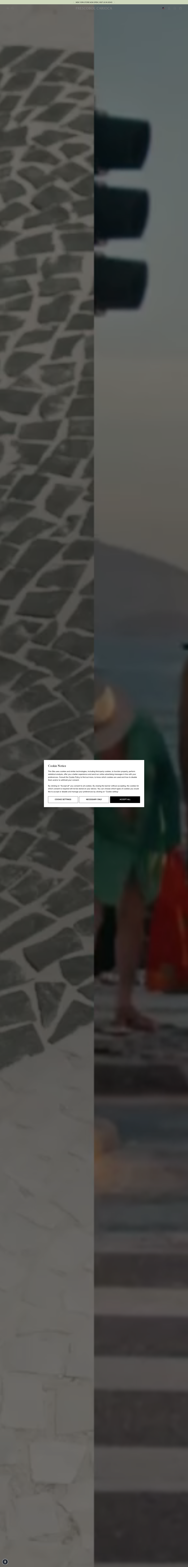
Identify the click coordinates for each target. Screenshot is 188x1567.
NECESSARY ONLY (94, 799)
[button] (64, 2)
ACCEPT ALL (125, 799)
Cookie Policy (74, 777)
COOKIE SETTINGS (63, 799)
